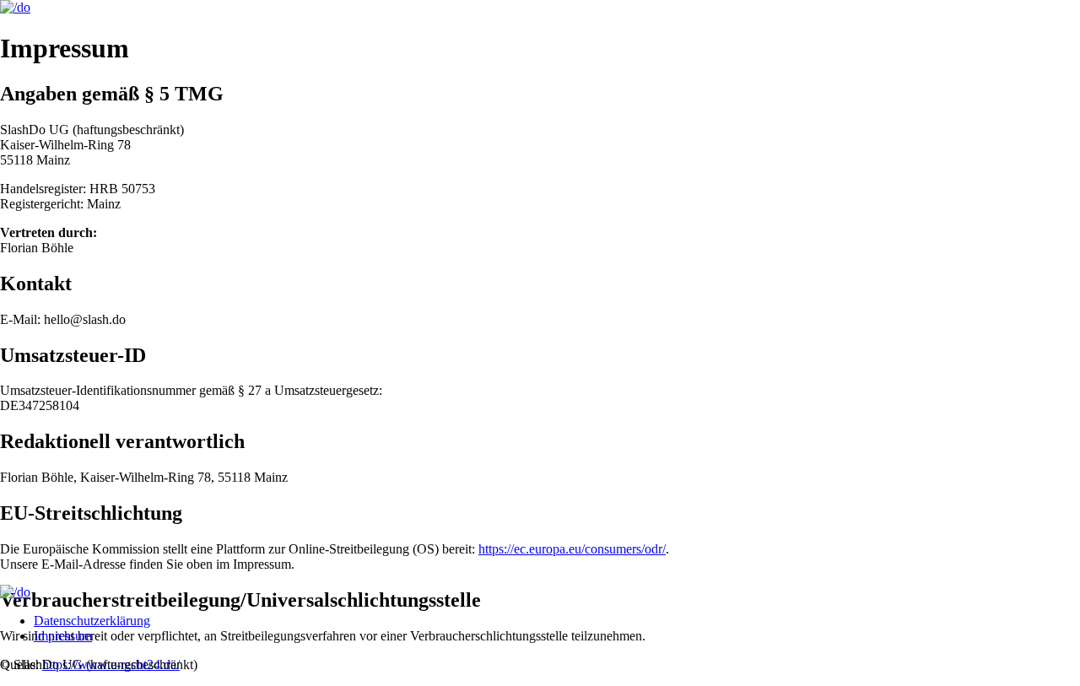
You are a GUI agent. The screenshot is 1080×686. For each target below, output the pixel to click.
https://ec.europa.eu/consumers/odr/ (572, 549)
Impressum (63, 636)
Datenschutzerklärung (92, 620)
